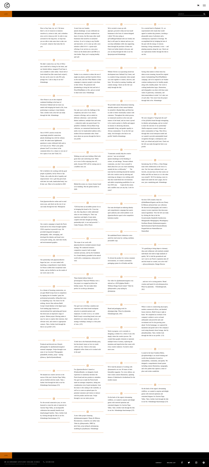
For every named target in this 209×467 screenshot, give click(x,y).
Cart (197, 5)
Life (6, 14)
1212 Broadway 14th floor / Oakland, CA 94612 (23, 462)
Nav (204, 5)
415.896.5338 (50, 462)
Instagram (196, 463)
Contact (159, 462)
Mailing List (171, 462)
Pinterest (204, 463)
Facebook (181, 463)
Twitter (189, 463)
